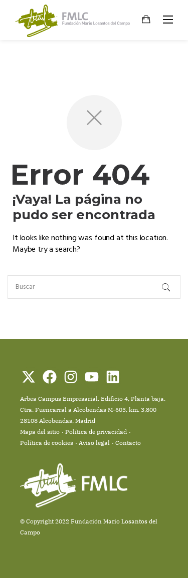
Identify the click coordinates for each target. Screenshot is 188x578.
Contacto (128, 442)
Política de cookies (46, 442)
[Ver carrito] (146, 20)
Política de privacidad (96, 431)
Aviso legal (94, 442)
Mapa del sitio (40, 431)
